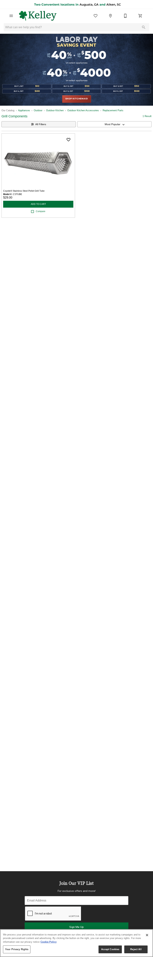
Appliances (24, 110)
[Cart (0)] (140, 15)
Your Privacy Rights (16, 949)
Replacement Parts (113, 110)
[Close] (147, 935)
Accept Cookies (110, 949)
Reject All (135, 949)
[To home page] (38, 15)
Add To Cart (38, 204)
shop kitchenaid (76, 98)
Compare (40, 211)
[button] (11, 15)
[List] (95, 15)
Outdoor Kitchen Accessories (83, 110)
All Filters (40, 124)
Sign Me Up (76, 927)
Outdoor (38, 110)
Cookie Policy (48, 941)
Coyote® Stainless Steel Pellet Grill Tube (24, 191)
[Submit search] (144, 27)
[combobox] (114, 124)
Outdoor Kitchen (55, 110)
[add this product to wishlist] (68, 139)
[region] (76, 943)
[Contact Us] (125, 15)
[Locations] (110, 15)
